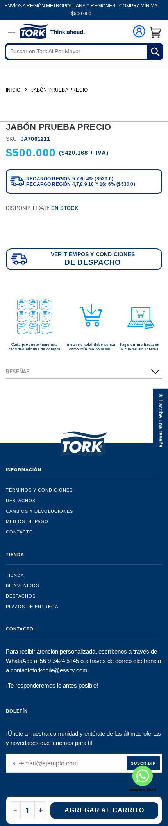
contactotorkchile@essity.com (49, 670)
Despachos (21, 500)
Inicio (13, 90)
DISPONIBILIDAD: (42, 208)
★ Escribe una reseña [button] (161, 420)
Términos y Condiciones (39, 490)
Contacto (19, 532)
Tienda (15, 575)
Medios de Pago (27, 521)
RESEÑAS (18, 371)
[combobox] (84, 51)
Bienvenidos (22, 585)
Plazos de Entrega (32, 606)
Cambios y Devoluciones (39, 511)
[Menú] (11, 32)
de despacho (92, 262)
